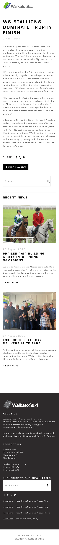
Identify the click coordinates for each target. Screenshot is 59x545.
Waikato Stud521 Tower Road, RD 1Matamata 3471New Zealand (14, 454)
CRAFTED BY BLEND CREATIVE (29, 539)
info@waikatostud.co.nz (14, 464)
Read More (11, 282)
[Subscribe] (47, 486)
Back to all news (16, 167)
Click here (8, 500)
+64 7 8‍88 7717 (12, 467)
